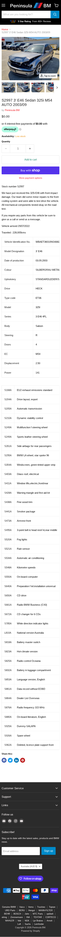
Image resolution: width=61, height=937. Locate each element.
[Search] (55, 14)
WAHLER (9, 920)
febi (19, 920)
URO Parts (10, 910)
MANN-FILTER (46, 910)
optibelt (50, 914)
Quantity (6, 141)
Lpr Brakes (38, 920)
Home (5, 29)
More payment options (30, 178)
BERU (22, 910)
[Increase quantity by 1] (30, 148)
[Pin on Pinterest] (22, 760)
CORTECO (50, 917)
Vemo (31, 907)
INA (28, 917)
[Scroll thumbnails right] (56, 88)
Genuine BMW (9, 907)
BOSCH (17, 914)
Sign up (48, 850)
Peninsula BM (12, 110)
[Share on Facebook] (4, 760)
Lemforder (39, 924)
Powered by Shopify (30, 931)
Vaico (22, 907)
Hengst (31, 910)
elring (4, 917)
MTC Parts (38, 914)
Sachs (28, 924)
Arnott (49, 920)
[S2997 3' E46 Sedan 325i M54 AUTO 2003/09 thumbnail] (8, 87)
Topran (52, 907)
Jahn (27, 914)
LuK (19, 924)
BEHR (7, 914)
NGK (27, 920)
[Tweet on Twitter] (10, 760)
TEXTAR (38, 917)
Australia (29, 866)
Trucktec (41, 907)
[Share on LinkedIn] (16, 760)
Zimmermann (16, 917)
